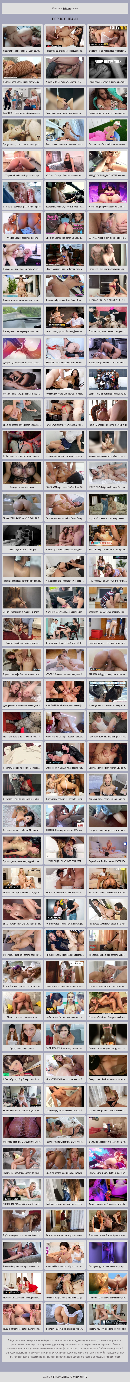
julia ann (67, 8)
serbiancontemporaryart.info (69, 1376)
